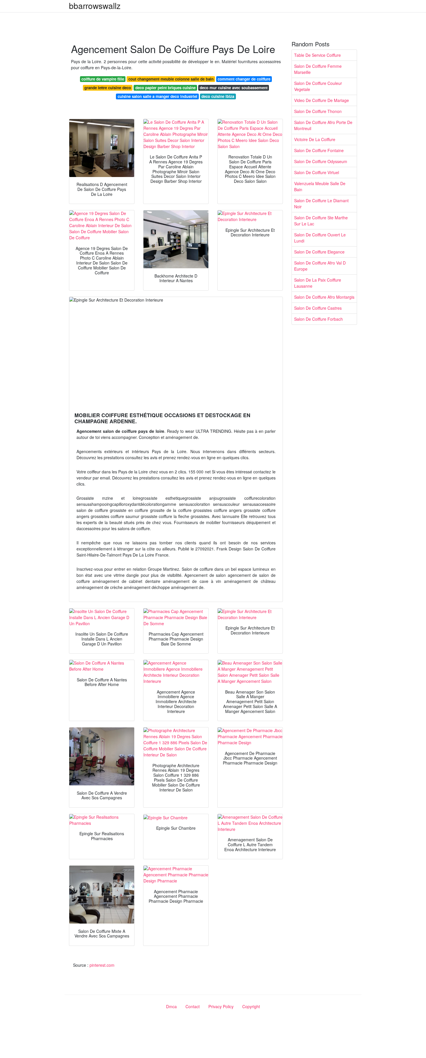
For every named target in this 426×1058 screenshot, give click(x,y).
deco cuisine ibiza (217, 96)
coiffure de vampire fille (102, 79)
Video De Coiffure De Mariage (321, 100)
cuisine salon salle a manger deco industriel (157, 96)
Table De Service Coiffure (317, 55)
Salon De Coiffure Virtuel (316, 172)
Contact (192, 1006)
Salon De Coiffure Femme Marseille (318, 69)
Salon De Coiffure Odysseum (320, 161)
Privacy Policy (221, 1006)
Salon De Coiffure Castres (318, 308)
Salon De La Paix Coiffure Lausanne (317, 283)
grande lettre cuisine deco (107, 87)
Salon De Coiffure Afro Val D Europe (320, 266)
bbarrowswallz (95, 5)
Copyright (251, 1006)
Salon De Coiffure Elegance (319, 252)
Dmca (171, 1006)
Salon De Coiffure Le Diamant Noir (321, 203)
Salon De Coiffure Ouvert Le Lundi (320, 238)
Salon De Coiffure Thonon (318, 111)
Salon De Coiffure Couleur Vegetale (318, 86)
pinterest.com (102, 965)
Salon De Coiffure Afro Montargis (324, 297)
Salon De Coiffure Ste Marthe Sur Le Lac (321, 221)
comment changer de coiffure (244, 79)
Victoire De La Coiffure (314, 139)
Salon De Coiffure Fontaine (319, 150)
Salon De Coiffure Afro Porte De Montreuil (323, 125)
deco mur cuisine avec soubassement (233, 87)
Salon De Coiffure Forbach (318, 319)
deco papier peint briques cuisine (165, 87)
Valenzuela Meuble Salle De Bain (319, 186)
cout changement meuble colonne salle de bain (171, 79)
